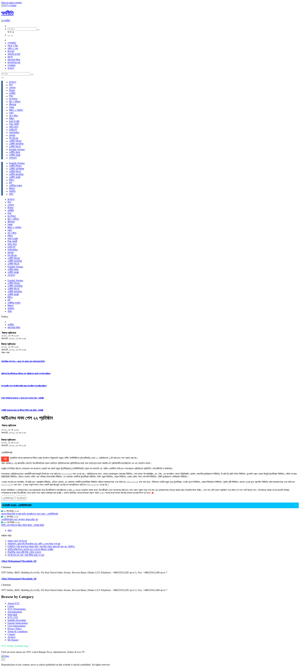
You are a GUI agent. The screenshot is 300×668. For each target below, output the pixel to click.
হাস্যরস (12, 135)
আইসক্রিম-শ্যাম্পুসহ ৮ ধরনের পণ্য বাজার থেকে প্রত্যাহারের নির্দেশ (23, 361)
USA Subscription (16, 625)
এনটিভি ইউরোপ (15, 141)
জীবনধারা (12, 104)
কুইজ (11, 194)
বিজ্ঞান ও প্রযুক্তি (16, 110)
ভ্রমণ (11, 113)
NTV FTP (13, 617)
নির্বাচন (11, 118)
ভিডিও (11, 180)
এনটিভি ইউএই (15, 146)
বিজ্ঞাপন (12, 188)
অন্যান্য (11, 68)
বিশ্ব (11, 85)
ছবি (10, 183)
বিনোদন (12, 90)
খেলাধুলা (12, 87)
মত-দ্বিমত (13, 99)
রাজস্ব (10, 57)
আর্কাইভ (12, 191)
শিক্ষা (11, 96)
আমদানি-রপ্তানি (14, 54)
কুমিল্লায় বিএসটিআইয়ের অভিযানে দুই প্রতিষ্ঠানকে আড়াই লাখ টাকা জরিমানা (25, 373)
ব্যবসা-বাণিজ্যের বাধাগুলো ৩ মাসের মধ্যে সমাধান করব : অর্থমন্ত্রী (22, 398)
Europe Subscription (18, 623)
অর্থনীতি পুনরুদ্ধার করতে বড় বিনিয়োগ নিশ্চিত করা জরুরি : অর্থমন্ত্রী (22, 410)
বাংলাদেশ (12, 82)
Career (11, 606)
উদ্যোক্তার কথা (14, 62)
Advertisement (15, 611)
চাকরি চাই (13, 129)
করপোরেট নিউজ (14, 59)
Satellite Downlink (17, 620)
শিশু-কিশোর (13, 138)
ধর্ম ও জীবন (13, 115)
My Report (13, 640)
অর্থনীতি (7, 13)
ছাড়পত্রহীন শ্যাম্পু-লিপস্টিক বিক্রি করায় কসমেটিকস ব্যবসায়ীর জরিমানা (24, 386)
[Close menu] (2, 77)
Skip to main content (11, 2)
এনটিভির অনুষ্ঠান (15, 185)
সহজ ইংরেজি (14, 121)
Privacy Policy (15, 628)
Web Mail (12, 614)
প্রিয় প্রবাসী (14, 124)
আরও (10, 530)
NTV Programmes (17, 609)
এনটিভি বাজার (14, 152)
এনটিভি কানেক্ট (14, 155)
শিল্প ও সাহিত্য (14, 101)
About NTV (14, 603)
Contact (11, 634)
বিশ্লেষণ (11, 51)
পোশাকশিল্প (12, 43)
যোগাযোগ (13, 158)
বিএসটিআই (21, 498)
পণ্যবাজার (11, 65)
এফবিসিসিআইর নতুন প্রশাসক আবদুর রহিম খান (19, 519)
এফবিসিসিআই (8, 498)
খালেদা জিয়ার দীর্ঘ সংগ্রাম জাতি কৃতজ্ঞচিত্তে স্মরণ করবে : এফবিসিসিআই (29, 514)
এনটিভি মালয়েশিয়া (16, 144)
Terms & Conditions (18, 631)
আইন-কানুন (13, 127)
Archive (11, 637)
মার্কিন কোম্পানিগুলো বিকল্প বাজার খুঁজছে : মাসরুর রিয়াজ (22, 525)
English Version (17, 149)
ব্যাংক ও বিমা (13, 45)
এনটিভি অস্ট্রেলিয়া (16, 168)
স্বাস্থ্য (11, 107)
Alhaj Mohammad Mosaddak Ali (18, 561)
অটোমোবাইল (14, 132)
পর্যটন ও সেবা (13, 48)
